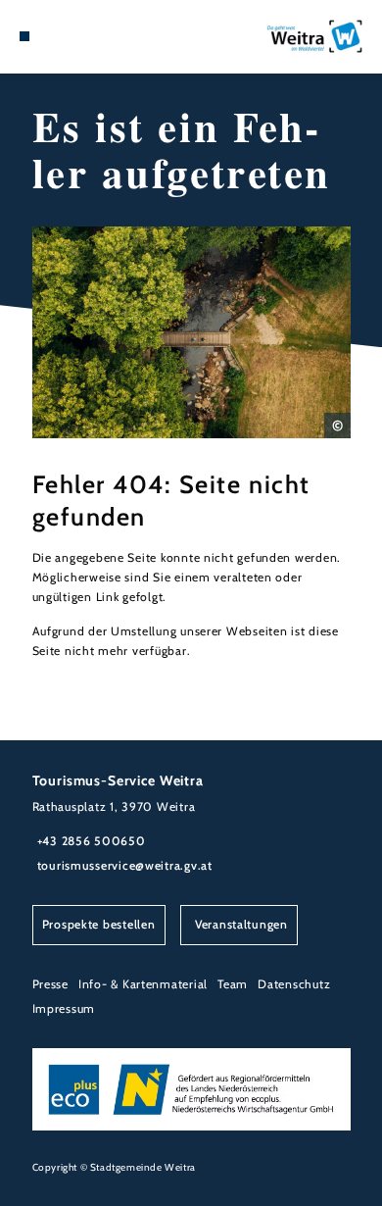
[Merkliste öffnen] (54, 36)
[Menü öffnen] (24, 36)
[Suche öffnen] (69, 36)
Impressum (64, 1008)
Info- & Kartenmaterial (143, 984)
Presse (50, 984)
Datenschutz (294, 984)
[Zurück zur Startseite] (314, 36)
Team (232, 984)
